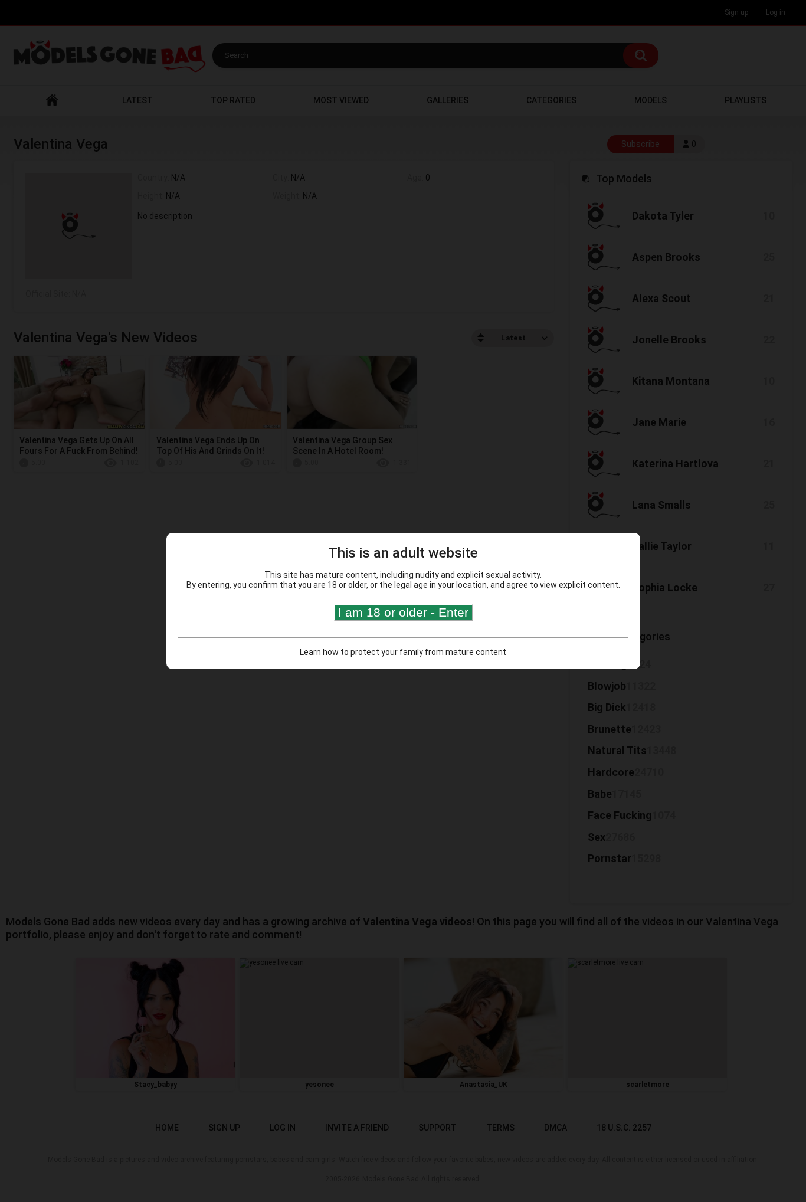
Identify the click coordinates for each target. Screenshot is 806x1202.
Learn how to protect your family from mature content (403, 652)
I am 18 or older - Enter (403, 612)
